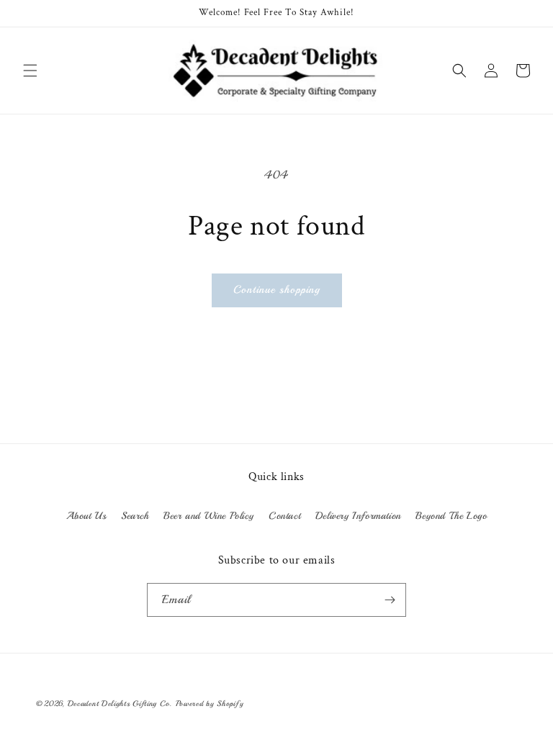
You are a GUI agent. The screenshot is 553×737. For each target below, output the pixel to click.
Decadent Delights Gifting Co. (120, 703)
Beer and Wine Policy (208, 516)
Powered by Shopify (210, 703)
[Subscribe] (389, 600)
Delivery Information (358, 516)
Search (135, 516)
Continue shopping (276, 290)
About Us (86, 516)
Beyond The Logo (451, 516)
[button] (30, 70)
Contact (284, 516)
